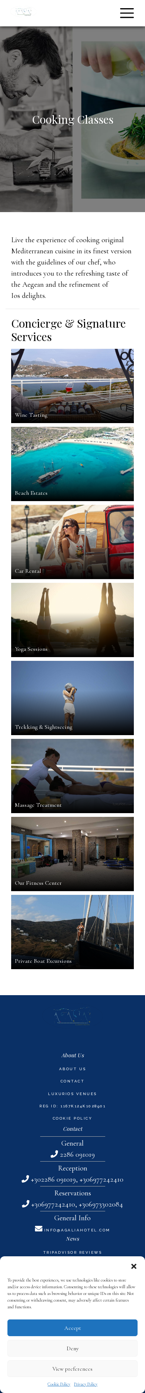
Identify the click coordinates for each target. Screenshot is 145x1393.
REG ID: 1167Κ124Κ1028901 (72, 1106)
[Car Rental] (72, 542)
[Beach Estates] (72, 464)
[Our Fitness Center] (72, 854)
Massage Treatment (38, 805)
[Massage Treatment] (72, 776)
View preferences (72, 1369)
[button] (134, 1265)
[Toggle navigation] (127, 13)
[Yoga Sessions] (72, 620)
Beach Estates (31, 493)
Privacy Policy (85, 1384)
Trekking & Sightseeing (43, 727)
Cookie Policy (59, 1384)
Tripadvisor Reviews (72, 1252)
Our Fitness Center (38, 883)
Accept (72, 1328)
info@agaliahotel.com (77, 1230)
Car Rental (28, 571)
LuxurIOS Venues (72, 1094)
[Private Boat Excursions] (72, 932)
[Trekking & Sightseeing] (72, 698)
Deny (73, 1348)
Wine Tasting (31, 415)
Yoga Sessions (31, 649)
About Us (72, 1069)
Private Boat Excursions (43, 961)
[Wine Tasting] (72, 386)
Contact (73, 1081)
